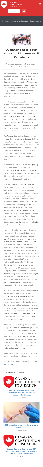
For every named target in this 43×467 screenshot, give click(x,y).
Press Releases (26, 67)
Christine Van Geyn (15, 64)
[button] (40, 4)
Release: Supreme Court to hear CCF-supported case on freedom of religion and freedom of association (21, 451)
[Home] (2, 21)
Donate (13, 11)
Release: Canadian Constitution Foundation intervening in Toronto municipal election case (21, 392)
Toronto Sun (8, 364)
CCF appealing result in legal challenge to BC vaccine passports (21, 426)
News (16, 67)
